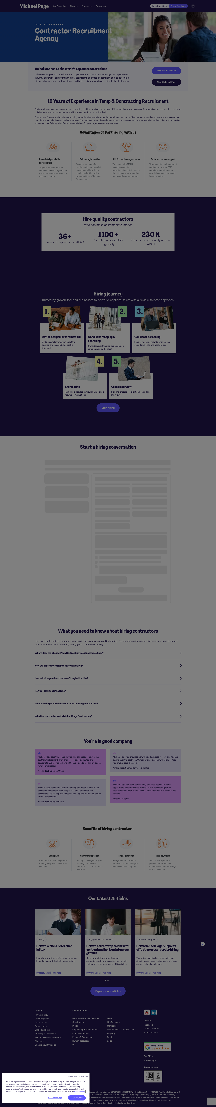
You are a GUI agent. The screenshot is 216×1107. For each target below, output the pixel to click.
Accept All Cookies (76, 1098)
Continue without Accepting (78, 1076)
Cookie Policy (79, 1091)
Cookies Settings (55, 1098)
